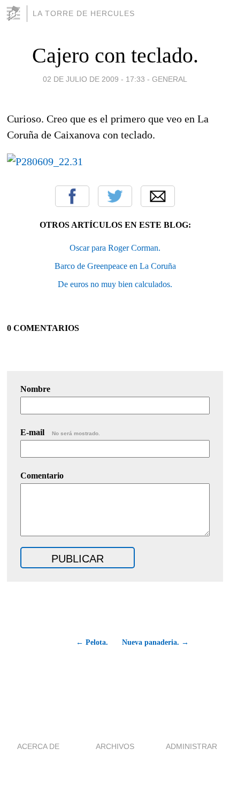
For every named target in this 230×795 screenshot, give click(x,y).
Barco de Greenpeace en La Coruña (115, 266)
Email (158, 196)
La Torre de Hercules (84, 13)
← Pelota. (92, 642)
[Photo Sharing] (45, 161)
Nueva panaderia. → (155, 642)
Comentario (42, 475)
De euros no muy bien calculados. (115, 284)
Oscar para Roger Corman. (115, 247)
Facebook (72, 196)
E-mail (60, 432)
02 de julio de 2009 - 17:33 (94, 79)
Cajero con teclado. (115, 55)
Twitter (115, 196)
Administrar (191, 746)
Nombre (35, 388)
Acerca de (38, 746)
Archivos (115, 746)
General (169, 79)
